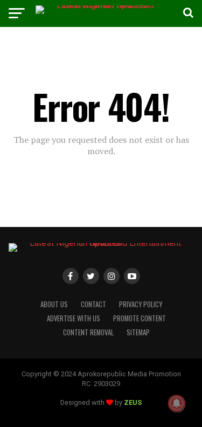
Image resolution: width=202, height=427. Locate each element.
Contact (93, 304)
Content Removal (88, 332)
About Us (54, 304)
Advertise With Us (73, 318)
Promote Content (139, 318)
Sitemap (138, 332)
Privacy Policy (140, 304)
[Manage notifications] (176, 403)
